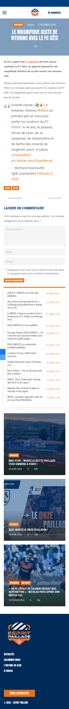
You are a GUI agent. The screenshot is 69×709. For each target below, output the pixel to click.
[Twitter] (7, 3)
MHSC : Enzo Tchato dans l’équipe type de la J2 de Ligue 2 (24, 381)
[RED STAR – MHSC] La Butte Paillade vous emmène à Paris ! (32, 462)
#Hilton (43, 110)
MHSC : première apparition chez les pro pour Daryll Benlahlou (25, 398)
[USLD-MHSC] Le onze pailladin (22, 325)
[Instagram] (15, 3)
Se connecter (54, 12)
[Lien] (35, 13)
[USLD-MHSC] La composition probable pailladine (22, 346)
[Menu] (5, 12)
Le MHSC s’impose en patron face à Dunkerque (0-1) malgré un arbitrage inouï (25, 316)
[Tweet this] (3, 357)
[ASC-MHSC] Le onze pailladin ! (28, 529)
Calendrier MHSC (12, 660)
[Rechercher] (64, 13)
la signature (32, 61)
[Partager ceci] (3, 351)
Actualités (9, 654)
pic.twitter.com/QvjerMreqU (32, 161)
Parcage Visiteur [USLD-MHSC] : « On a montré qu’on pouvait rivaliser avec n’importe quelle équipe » (25, 335)
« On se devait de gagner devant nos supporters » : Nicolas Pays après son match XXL (34, 592)
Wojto (30, 24)
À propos (8, 671)
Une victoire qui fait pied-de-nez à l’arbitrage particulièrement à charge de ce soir (24, 304)
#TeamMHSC (21, 155)
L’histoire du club (12, 665)
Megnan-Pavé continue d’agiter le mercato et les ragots (23, 390)
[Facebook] (11, 3)
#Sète (15, 127)
